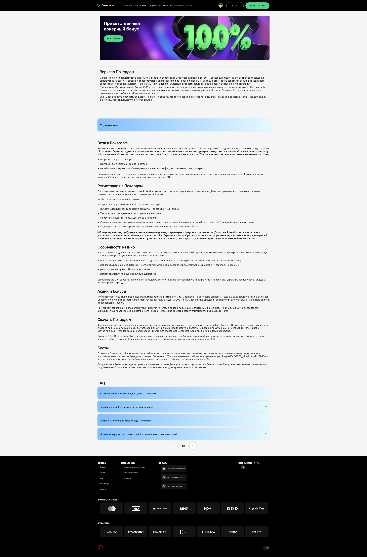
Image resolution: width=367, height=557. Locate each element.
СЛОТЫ (165, 6)
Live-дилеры (104, 484)
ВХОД (235, 5)
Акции (102, 473)
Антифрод (127, 478)
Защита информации (131, 473)
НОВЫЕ (142, 6)
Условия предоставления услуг (135, 467)
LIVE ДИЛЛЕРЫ (154, 6)
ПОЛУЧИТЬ (113, 38)
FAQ (101, 478)
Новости (103, 467)
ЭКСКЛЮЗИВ (126, 6)
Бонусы (103, 489)
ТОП (136, 6)
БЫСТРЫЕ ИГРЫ (177, 6)
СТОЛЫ (189, 6)
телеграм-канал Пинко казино (223, 96)
